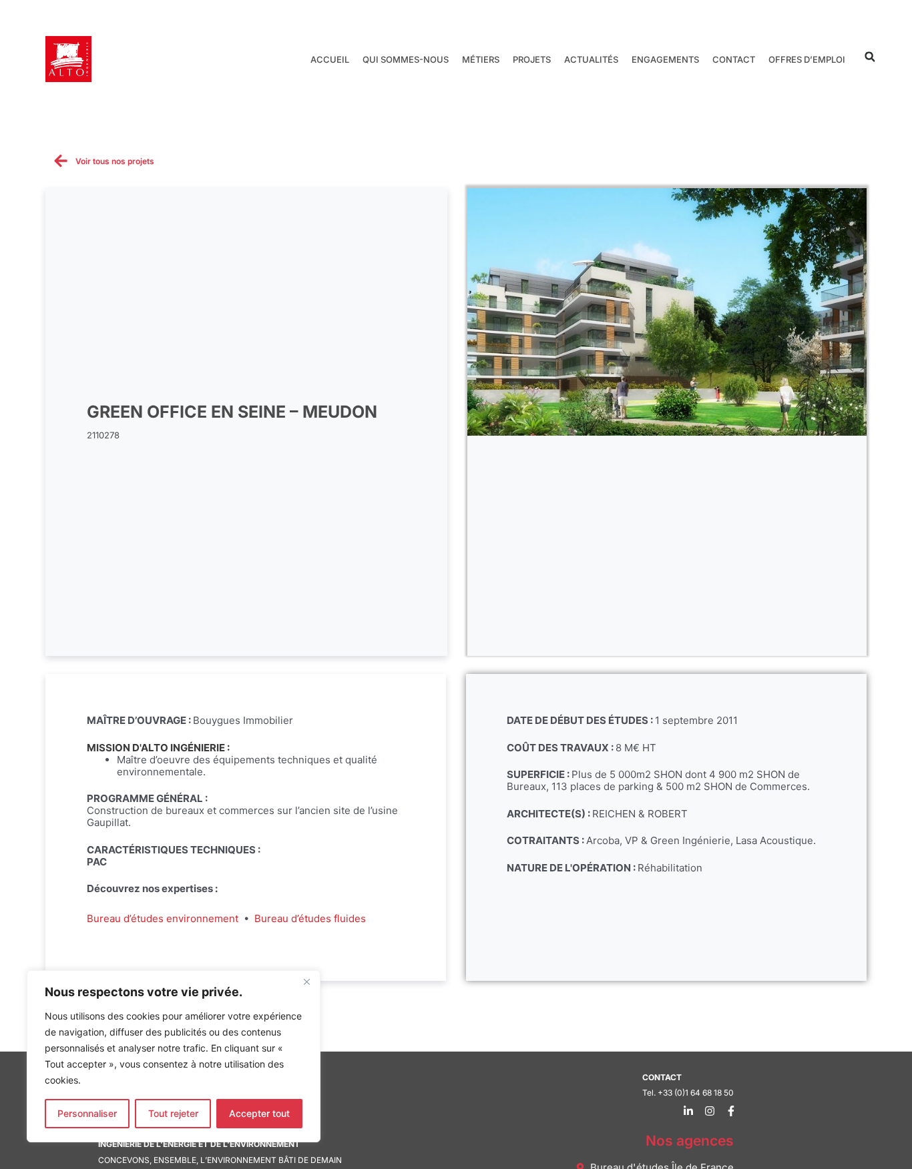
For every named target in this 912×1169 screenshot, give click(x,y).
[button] (870, 57)
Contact (733, 59)
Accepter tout (259, 1113)
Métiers (480, 59)
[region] (173, 1056)
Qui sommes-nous (406, 59)
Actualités (591, 59)
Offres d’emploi (806, 59)
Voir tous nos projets (114, 161)
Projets (532, 59)
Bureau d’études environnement (162, 918)
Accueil (329, 59)
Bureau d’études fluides (310, 918)
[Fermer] (306, 981)
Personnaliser (87, 1113)
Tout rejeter (173, 1113)
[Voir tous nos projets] (60, 160)
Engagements (665, 59)
